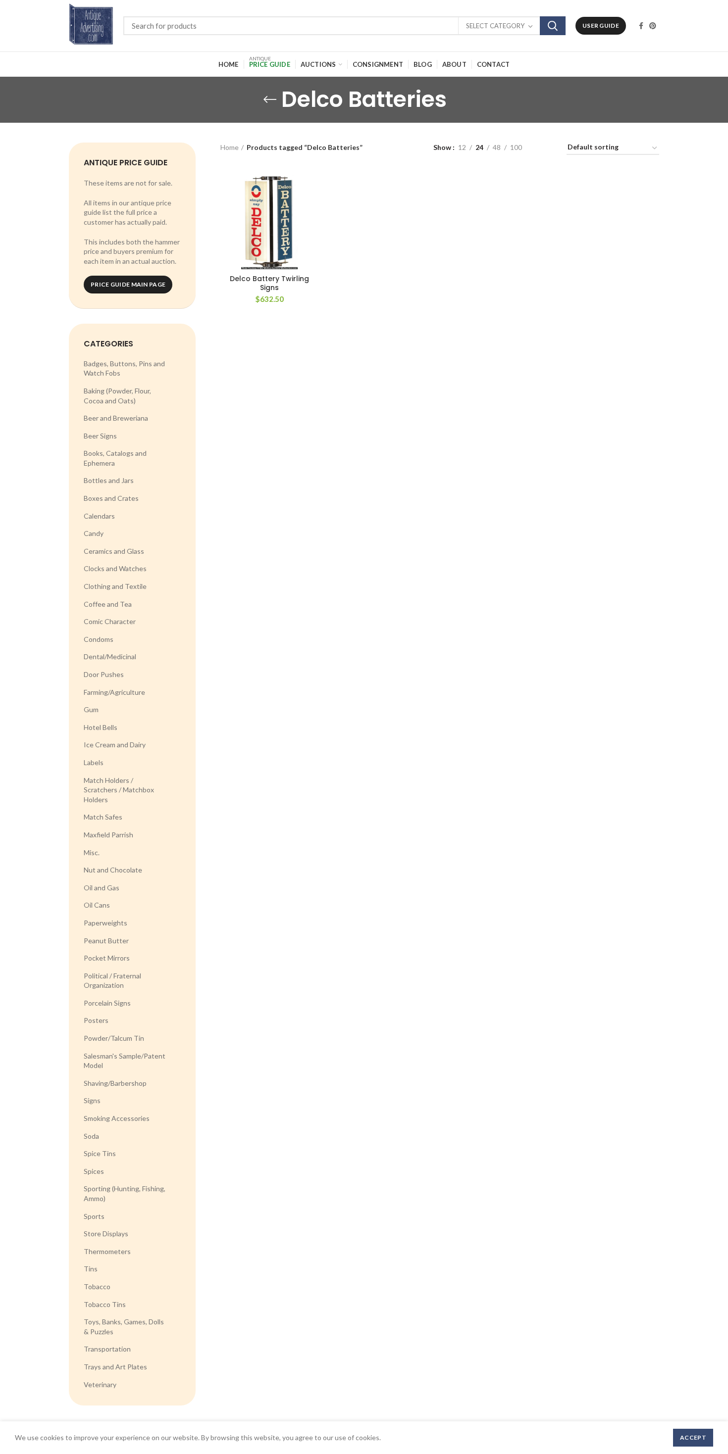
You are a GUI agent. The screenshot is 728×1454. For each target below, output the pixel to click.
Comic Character (110, 621)
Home (229, 147)
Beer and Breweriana (116, 418)
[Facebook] (641, 25)
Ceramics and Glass (114, 551)
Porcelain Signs (107, 1003)
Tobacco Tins (105, 1304)
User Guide (600, 25)
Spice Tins (100, 1153)
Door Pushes (104, 674)
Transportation (107, 1349)
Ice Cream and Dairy (115, 744)
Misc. (92, 852)
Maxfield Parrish (108, 834)
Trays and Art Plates (115, 1366)
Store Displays (106, 1233)
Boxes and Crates (111, 498)
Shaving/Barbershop (115, 1083)
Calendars (99, 516)
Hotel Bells (100, 727)
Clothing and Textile (115, 586)
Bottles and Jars (109, 480)
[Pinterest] (652, 25)
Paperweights (105, 923)
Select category (495, 26)
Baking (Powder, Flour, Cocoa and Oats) (117, 396)
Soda (91, 1136)
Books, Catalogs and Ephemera (115, 458)
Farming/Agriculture (114, 692)
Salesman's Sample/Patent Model (124, 1061)
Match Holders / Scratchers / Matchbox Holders (119, 790)
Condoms (98, 639)
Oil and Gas (101, 887)
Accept (693, 1437)
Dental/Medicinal (110, 656)
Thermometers (107, 1251)
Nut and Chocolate (113, 870)
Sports (94, 1216)
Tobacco (97, 1286)
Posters (96, 1020)
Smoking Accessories (117, 1118)
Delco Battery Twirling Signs (269, 283)
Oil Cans (97, 905)
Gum (91, 709)
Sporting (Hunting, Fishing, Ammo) (124, 1193)
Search (553, 25)
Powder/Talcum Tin (114, 1038)
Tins (91, 1268)
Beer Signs (100, 436)
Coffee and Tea (108, 604)
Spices (94, 1171)
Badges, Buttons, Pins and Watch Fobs (124, 368)
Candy (94, 533)
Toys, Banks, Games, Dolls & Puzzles (124, 1326)
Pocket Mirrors (107, 958)
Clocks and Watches (115, 568)
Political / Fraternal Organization (112, 980)
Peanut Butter (106, 940)
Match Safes (103, 817)
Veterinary (100, 1384)
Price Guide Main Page (128, 284)
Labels (94, 762)
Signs (92, 1100)
